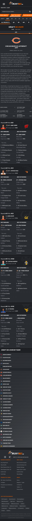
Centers (22, 503)
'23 (23, 18)
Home (12, 29)
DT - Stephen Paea (21, 180)
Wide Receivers (5, 501)
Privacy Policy (20, 489)
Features (3, 487)
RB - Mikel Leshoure (6, 180)
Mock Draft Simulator (22, 462)
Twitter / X (19, 487)
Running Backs (20, 499)
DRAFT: (2, 18)
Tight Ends (12, 501)
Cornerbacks (21, 508)
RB (18, 22)
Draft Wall (3, 474)
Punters (8, 510)
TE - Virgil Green (7, 270)
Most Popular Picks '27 (6, 467)
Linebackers (4, 508)
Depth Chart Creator (21, 469)
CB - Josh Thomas (21, 225)
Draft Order (3, 471)
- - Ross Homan (20, 318)
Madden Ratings (20, 467)
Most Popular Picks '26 (6, 469)
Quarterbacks (12, 499)
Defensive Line (5, 505)
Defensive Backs (12, 508)
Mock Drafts (3, 464)
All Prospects (4, 499)
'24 (19, 18)
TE (28, 22)
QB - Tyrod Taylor (24, 270)
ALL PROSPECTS (5, 22)
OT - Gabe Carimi (5, 134)
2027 (7, 18)
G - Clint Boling (7, 225)
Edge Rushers (23, 505)
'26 (12, 18)
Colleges (3, 482)
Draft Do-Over (20, 471)
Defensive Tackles (14, 505)
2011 (16, 32)
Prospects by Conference (6, 484)
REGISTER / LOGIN (5, 7)
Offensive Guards (15, 503)
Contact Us (19, 484)
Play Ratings (19, 474)
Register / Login (20, 482)
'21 (30, 18)
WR (24, 22)
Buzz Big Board (4, 462)
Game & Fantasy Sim (21, 464)
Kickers (3, 510)
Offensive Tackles (5, 503)
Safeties (27, 508)
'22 (26, 18)
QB (13, 22)
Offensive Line (20, 501)
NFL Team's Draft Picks (6, 480)
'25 (15, 18)
